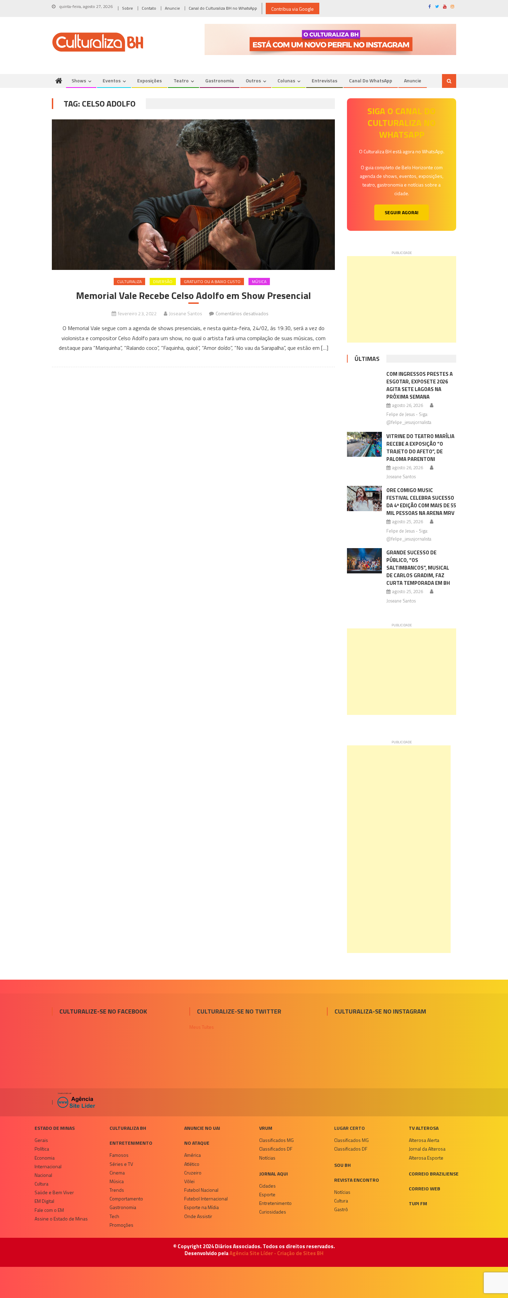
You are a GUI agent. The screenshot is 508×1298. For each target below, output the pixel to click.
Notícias (267, 1157)
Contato (149, 8)
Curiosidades (272, 1211)
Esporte (267, 1194)
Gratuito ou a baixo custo (212, 281)
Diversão (162, 281)
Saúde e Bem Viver (54, 1192)
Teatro (181, 80)
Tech (114, 1216)
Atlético (191, 1164)
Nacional (43, 1175)
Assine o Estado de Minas (61, 1218)
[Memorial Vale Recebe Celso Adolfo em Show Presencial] (193, 194)
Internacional (48, 1166)
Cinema (117, 1172)
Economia (45, 1157)
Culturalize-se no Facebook (103, 1011)
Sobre (127, 8)
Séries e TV (121, 1164)
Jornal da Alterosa (427, 1148)
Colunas (286, 80)
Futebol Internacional (206, 1198)
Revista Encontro (356, 1179)
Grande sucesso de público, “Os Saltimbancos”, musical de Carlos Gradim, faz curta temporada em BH (418, 567)
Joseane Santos (185, 313)
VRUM (265, 1128)
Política (42, 1148)
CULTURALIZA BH (128, 1128)
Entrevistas (324, 80)
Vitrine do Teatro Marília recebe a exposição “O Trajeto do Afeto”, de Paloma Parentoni (420, 447)
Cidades (267, 1185)
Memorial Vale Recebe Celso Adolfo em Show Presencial (193, 295)
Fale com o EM (49, 1210)
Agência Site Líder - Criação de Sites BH (276, 1253)
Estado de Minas (55, 1128)
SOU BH (342, 1165)
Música (259, 281)
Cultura (41, 1183)
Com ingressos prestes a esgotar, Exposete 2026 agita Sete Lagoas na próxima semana (419, 385)
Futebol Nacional (201, 1189)
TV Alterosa (424, 1128)
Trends (117, 1189)
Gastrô (341, 1209)
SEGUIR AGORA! (401, 212)
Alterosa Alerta (424, 1140)
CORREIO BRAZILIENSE (434, 1173)
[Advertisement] (401, 299)
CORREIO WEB (424, 1188)
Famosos (119, 1155)
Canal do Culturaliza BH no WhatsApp (223, 8)
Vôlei (189, 1181)
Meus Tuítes (201, 1027)
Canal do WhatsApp (370, 80)
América (192, 1155)
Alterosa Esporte (426, 1157)
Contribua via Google (292, 8)
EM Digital (44, 1201)
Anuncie (172, 8)
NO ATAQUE (196, 1142)
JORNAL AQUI (273, 1173)
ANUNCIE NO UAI (202, 1128)
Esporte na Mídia (201, 1207)
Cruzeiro (192, 1172)
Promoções (121, 1224)
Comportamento (126, 1198)
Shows (79, 80)
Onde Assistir (198, 1216)
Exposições (149, 80)
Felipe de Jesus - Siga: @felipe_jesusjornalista (408, 418)
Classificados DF (275, 1148)
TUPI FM (418, 1203)
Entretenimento (131, 1142)
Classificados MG (276, 1140)
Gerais (41, 1140)
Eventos (112, 80)
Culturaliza (129, 281)
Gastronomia (219, 80)
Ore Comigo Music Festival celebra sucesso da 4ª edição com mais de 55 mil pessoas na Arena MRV (421, 501)
